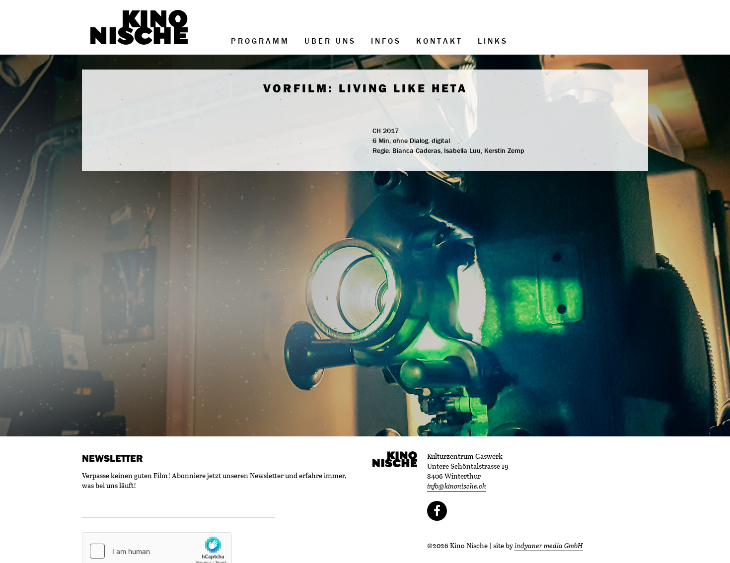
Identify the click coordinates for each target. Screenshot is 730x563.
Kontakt (439, 41)
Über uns (330, 41)
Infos (386, 41)
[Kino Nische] (139, 27)
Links (493, 41)
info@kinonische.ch (456, 486)
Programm (260, 41)
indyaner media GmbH (548, 545)
